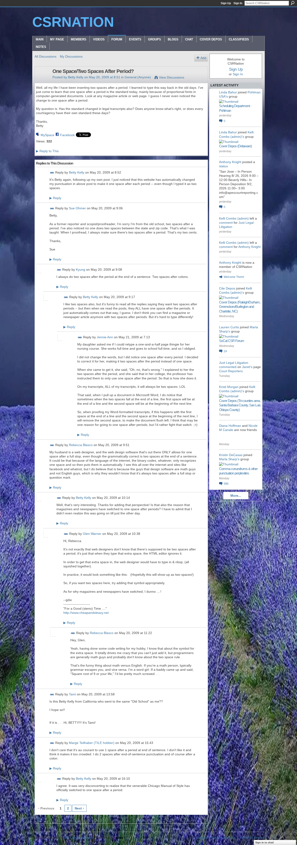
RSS (38, 819)
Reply (55, 198)
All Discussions (45, 56)
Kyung (80, 269)
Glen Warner (92, 534)
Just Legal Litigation (233, 363)
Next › (79, 808)
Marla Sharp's (229, 459)
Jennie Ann (105, 337)
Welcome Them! (234, 277)
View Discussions (171, 77)
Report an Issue (224, 837)
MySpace (47, 135)
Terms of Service (252, 837)
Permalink (52, 173)
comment (226, 222)
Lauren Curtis (229, 327)
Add (203, 58)
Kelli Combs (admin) (234, 218)
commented (227, 367)
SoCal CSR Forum (231, 341)
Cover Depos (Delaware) (235, 146)
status (223, 166)
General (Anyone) (138, 77)
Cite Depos (227, 288)
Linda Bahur (228, 92)
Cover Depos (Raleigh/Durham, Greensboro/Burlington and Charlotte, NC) (239, 306)
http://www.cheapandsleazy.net (86, 613)
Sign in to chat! (264, 842)
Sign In (237, 3)
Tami (72, 694)
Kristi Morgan (229, 387)
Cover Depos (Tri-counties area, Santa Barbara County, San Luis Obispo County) (240, 405)
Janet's (247, 367)
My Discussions (71, 56)
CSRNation (73, 22)
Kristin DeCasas (230, 455)
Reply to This (47, 151)
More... (235, 495)
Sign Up (226, 3)
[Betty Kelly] (42, 81)
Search (292, 3)
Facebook (67, 135)
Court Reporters (231, 371)
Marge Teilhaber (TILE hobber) (91, 743)
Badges (201, 837)
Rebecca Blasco (81, 445)
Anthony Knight (230, 162)
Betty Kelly (75, 77)
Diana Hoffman (230, 425)
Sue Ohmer (77, 208)
